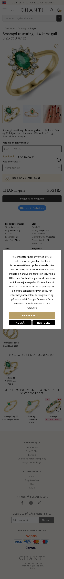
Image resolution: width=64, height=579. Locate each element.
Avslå (20, 322)
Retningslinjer (42, 295)
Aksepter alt (32, 315)
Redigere (43, 322)
